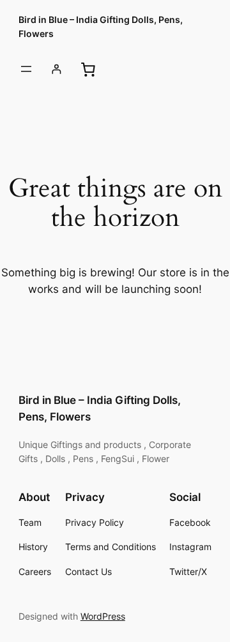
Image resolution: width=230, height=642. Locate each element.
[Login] (56, 69)
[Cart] (87, 69)
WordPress (102, 616)
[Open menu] (26, 69)
